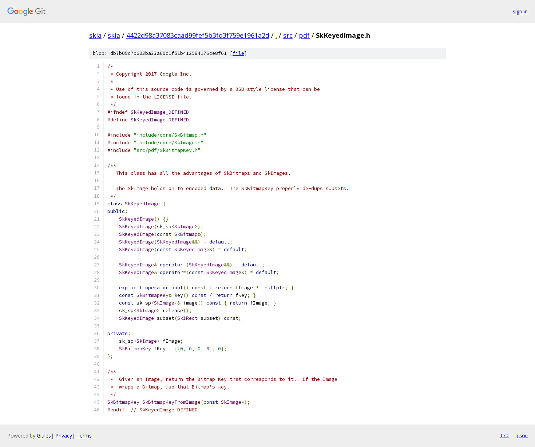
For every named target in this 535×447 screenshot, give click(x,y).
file (238, 53)
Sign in (520, 11)
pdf (304, 35)
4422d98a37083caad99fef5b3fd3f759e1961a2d (197, 35)
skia (95, 35)
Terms (84, 435)
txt (504, 435)
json (522, 435)
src (288, 35)
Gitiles (44, 435)
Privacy (63, 435)
